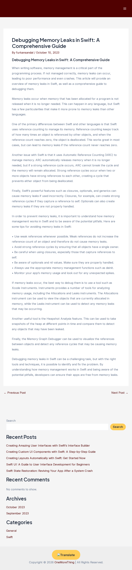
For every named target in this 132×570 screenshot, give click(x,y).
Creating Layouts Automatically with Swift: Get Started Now (45, 458)
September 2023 (17, 513)
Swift (9, 537)
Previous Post (15, 392)
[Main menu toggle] (125, 9)
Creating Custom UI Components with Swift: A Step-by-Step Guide (51, 451)
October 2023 (15, 507)
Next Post (119, 392)
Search (11, 420)
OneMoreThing (64, 562)
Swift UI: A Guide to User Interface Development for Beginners (48, 464)
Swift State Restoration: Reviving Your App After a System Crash (49, 470)
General (11, 530)
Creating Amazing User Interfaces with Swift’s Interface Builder (48, 445)
